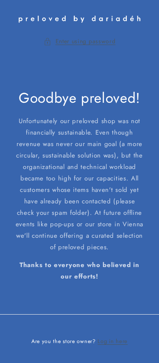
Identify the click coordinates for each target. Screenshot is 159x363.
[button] (80, 41)
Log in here (113, 341)
